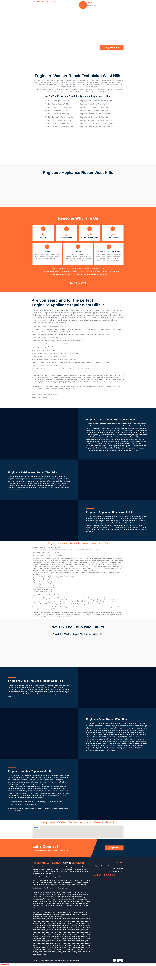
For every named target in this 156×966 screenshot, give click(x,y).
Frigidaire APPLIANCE (44, 1)
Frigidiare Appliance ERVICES (58, 863)
